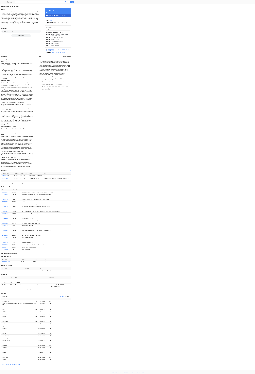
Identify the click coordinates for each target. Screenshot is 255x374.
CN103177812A (5, 196)
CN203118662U (5, 213)
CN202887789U (5, 199)
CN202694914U (5, 204)
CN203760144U (5, 247)
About (112, 372)
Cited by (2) (50, 49)
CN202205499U (5, 220)
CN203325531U (5, 201)
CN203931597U (5, 194)
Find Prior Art (58, 15)
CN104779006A (5, 178)
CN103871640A (5, 175)
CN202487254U (5, 242)
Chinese (54, 18)
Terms (132, 372)
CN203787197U (5, 228)
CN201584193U (5, 225)
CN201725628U (5, 223)
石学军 (50, 20)
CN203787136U (5, 206)
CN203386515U (5, 218)
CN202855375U (5, 237)
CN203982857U (5, 230)
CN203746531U (5, 240)
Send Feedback (118, 372)
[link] (5, 301)
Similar (64, 15)
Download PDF (50, 15)
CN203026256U (5, 192)
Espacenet (53, 52)
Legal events (54, 49)
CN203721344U (5, 232)
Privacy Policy (137, 372)
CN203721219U (5, 249)
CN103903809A (5, 235)
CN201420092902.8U (6, 261)
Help (143, 372)
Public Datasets (126, 372)
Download (62, 296)
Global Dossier (58, 52)
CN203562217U (5, 208)
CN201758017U (5, 211)
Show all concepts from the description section (11, 364)
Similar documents (61, 49)
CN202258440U (5, 244)
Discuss (63, 52)
